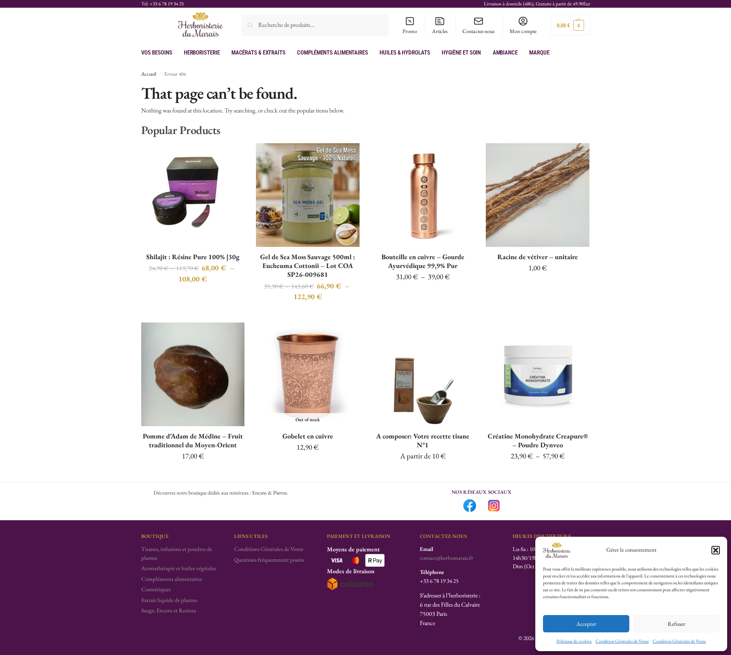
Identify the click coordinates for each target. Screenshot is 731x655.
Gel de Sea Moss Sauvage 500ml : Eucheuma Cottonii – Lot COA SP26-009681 (307, 265)
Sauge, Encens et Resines (168, 610)
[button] (715, 550)
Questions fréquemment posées (269, 559)
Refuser (676, 623)
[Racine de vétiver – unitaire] (537, 195)
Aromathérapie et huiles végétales (178, 568)
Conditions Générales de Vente (269, 548)
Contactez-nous (478, 31)
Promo (410, 31)
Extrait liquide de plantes (169, 600)
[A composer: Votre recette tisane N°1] (423, 374)
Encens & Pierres (269, 492)
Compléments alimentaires (171, 578)
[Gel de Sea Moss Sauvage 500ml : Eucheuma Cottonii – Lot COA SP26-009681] (308, 195)
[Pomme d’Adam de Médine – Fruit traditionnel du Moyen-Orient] (193, 374)
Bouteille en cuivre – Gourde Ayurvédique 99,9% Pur (422, 261)
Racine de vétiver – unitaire (537, 256)
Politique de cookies (574, 641)
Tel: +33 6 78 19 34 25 (162, 3)
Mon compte (523, 31)
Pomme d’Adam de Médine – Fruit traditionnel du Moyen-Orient (193, 440)
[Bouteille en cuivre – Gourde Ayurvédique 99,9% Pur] (423, 195)
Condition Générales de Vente (622, 641)
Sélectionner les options (422, 474)
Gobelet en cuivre (307, 436)
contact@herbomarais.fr (446, 557)
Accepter (586, 623)
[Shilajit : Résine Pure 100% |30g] (193, 195)
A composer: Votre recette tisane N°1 (422, 440)
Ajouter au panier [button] (537, 286)
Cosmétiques (156, 589)
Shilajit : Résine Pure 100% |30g (192, 256)
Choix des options (193, 296)
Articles (440, 31)
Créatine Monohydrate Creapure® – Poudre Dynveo (538, 440)
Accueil (148, 73)
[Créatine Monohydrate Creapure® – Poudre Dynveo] (537, 374)
